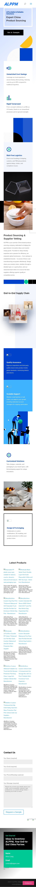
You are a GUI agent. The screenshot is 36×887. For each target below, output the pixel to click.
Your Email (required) (10, 766)
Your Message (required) (11, 783)
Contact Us (28, 883)
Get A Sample (13, 32)
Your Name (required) (10, 758)
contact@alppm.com (12, 863)
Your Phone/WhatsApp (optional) (14, 775)
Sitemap (20, 882)
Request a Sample (14, 812)
